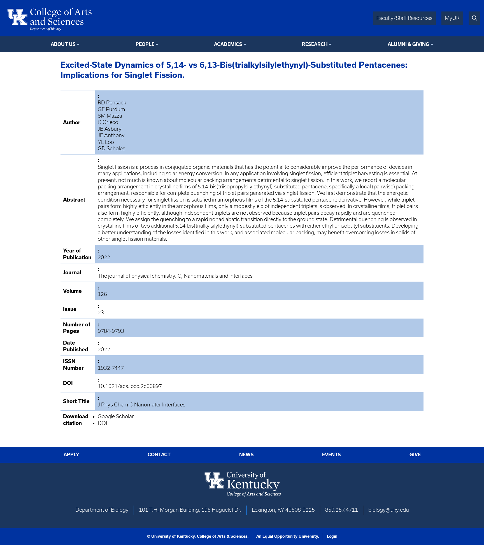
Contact (159, 454)
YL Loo (106, 142)
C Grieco (108, 122)
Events (331, 454)
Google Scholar (116, 416)
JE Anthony (111, 135)
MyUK (452, 18)
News (246, 454)
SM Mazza (110, 116)
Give (415, 454)
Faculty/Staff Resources (404, 18)
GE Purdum (111, 109)
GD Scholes (111, 148)
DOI (102, 423)
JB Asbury (110, 129)
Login (332, 536)
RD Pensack (112, 103)
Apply (71, 454)
